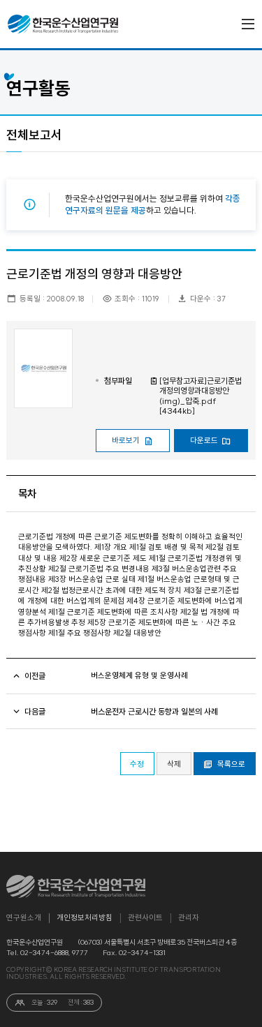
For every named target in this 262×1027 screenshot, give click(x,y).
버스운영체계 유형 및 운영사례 (139, 675)
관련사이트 (145, 917)
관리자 (188, 917)
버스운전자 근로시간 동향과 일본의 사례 (154, 712)
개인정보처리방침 (84, 917)
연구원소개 (23, 917)
